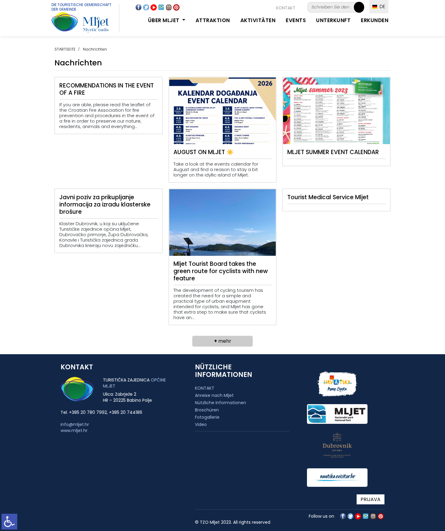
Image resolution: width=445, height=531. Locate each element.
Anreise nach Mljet (214, 395)
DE (381, 6)
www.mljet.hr (74, 430)
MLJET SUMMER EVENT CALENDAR (333, 152)
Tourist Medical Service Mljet (328, 197)
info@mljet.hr (75, 424)
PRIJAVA (370, 499)
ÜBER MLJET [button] (164, 20)
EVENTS (296, 20)
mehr (222, 341)
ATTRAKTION (213, 20)
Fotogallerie (207, 417)
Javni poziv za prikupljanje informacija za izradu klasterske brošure (104, 204)
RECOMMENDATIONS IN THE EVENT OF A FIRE (106, 89)
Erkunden (374, 20)
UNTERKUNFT (333, 20)
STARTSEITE (65, 49)
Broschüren (207, 410)
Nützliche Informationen (220, 403)
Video (201, 424)
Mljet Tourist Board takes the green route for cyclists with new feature (220, 271)
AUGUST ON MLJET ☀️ (203, 152)
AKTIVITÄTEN (258, 20)
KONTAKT (285, 8)
